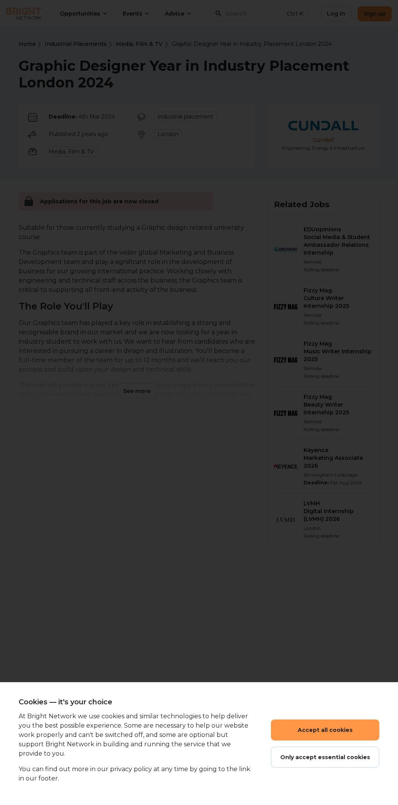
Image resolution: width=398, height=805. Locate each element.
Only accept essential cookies (325, 757)
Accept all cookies (325, 729)
